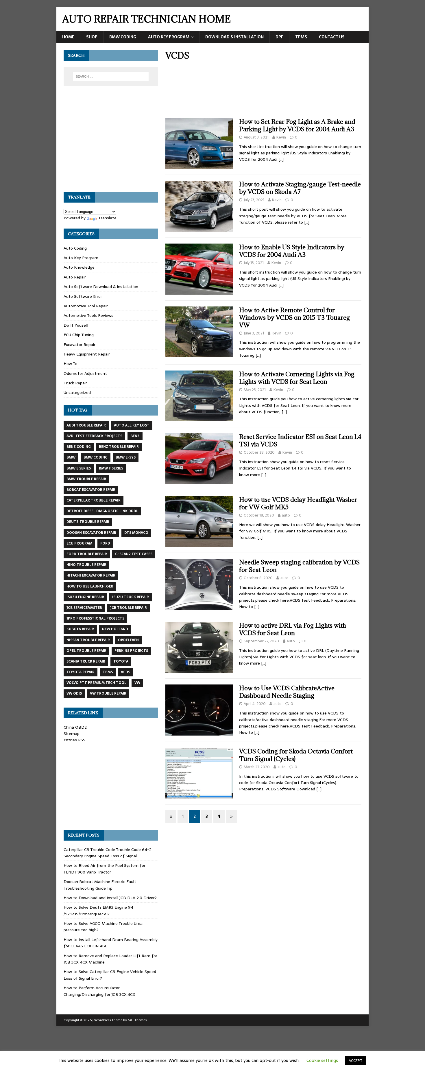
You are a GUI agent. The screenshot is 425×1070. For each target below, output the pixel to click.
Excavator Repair (79, 344)
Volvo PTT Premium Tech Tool (96, 683)
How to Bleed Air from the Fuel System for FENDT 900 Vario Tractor (104, 868)
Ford (105, 543)
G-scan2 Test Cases (133, 554)
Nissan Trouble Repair (88, 640)
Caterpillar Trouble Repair (93, 500)
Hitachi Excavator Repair (90, 575)
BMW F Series (111, 468)
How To (70, 363)
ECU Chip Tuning (79, 335)
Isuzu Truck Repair (130, 597)
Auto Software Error (83, 296)
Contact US (332, 37)
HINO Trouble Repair (86, 565)
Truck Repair (75, 383)
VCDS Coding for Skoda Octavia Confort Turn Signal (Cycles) (296, 755)
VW (137, 683)
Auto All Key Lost (131, 425)
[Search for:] (110, 76)
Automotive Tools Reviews (88, 315)
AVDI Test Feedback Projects (94, 436)
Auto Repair (75, 277)
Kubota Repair (80, 629)
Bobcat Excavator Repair (90, 490)
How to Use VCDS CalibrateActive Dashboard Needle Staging (287, 691)
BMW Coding (122, 37)
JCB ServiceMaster (84, 608)
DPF (279, 37)
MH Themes (137, 1020)
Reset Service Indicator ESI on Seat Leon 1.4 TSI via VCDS (300, 440)
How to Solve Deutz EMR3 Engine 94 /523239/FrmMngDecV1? (98, 910)
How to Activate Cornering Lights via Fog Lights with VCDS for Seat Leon (296, 378)
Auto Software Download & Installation (101, 286)
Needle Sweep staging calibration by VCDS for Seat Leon (299, 566)
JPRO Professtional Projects (95, 618)
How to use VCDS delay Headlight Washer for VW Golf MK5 (298, 503)
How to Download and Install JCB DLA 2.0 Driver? (110, 898)
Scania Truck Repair (85, 661)
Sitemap (72, 733)
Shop (91, 37)
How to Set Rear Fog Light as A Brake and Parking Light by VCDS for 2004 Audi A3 (297, 125)
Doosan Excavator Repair (91, 533)
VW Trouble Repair (108, 693)
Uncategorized (77, 392)
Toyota (120, 661)
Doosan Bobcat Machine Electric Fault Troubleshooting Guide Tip (100, 884)
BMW (70, 457)
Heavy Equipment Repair (87, 354)
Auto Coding (75, 248)
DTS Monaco (136, 533)
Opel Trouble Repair (86, 651)
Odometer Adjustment (85, 373)
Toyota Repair (80, 672)
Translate (107, 218)
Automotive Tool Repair (86, 306)
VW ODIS (74, 693)
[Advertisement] (263, 91)
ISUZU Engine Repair (85, 597)
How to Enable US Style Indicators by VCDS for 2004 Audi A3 (291, 251)
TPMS (301, 37)
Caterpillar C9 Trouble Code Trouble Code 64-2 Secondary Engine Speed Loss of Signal (107, 852)
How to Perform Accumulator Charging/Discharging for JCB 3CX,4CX (99, 991)
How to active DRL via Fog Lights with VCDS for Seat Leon (292, 629)
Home (68, 37)
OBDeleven (128, 640)
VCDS (125, 672)
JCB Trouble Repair (128, 608)
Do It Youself (76, 325)
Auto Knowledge (79, 267)
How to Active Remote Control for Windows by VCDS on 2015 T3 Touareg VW (294, 317)
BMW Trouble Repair (86, 479)
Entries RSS (74, 740)
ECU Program (79, 543)
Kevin (281, 137)
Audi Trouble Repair (86, 425)
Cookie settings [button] (322, 1060)
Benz (135, 436)
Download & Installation (234, 37)
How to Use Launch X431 (89, 586)
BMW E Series (78, 468)
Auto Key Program (168, 37)
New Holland (115, 629)
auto (286, 515)
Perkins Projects (131, 651)
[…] (281, 159)
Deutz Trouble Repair (87, 522)
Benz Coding (78, 447)
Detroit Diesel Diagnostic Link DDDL (102, 511)
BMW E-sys (126, 457)
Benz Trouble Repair (119, 447)
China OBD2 (75, 727)
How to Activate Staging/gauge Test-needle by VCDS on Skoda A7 (300, 188)
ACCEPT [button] (356, 1061)
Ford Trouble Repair (86, 554)
